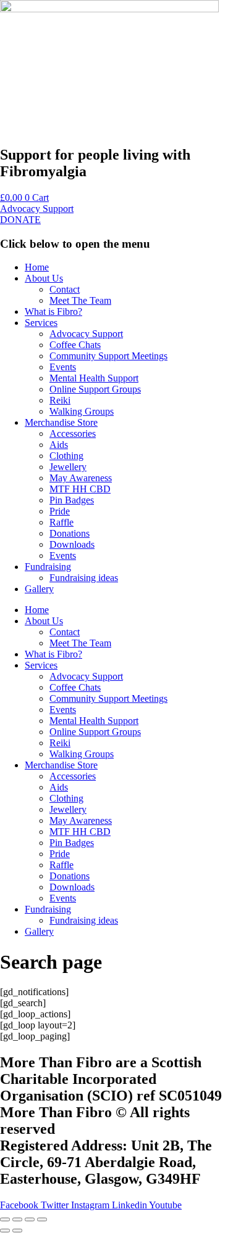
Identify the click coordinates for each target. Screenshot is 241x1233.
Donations (69, 533)
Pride (59, 511)
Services (41, 322)
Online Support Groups (95, 389)
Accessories (72, 433)
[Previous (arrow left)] (5, 1230)
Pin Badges (71, 500)
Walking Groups (81, 411)
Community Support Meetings (108, 356)
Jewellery (68, 467)
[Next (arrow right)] (17, 1230)
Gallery (39, 589)
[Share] (30, 1219)
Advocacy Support (86, 333)
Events (62, 367)
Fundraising (48, 566)
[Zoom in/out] (5, 1219)
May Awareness (80, 478)
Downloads (72, 544)
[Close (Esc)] (42, 1219)
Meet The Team (80, 300)
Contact (64, 289)
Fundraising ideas (83, 577)
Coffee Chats (75, 345)
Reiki (59, 400)
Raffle (61, 522)
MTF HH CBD (80, 489)
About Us (44, 278)
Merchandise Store (61, 422)
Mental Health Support (93, 378)
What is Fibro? (53, 311)
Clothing (66, 455)
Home (37, 267)
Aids (58, 444)
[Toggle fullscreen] (17, 1219)
